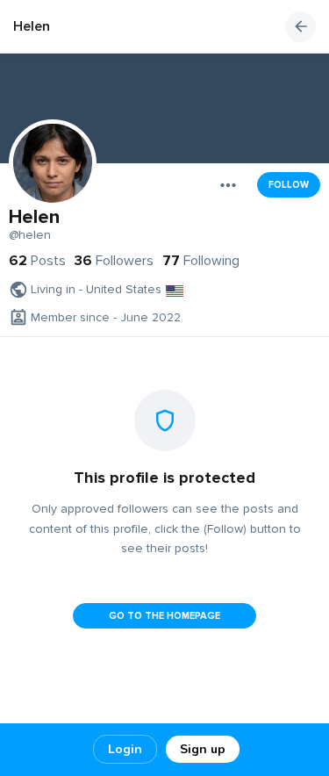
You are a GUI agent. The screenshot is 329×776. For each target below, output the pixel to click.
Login (125, 749)
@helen (30, 235)
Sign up (202, 749)
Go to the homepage (164, 616)
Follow (288, 184)
